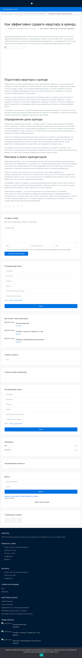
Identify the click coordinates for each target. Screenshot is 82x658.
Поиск (41, 306)
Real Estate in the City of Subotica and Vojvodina (17, 614)
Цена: (6, 300)
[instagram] (19, 520)
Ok (41, 655)
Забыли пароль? (10, 498)
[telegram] (13, 520)
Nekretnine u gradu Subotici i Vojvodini (14, 611)
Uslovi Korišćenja (7, 604)
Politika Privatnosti (7, 601)
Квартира (8, 450)
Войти (41, 491)
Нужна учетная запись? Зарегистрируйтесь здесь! (21, 496)
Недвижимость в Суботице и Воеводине (61, 28)
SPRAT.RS (7, 559)
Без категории (44, 28)
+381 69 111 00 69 (10, 550)
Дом (6, 445)
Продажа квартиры (22, 323)
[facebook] (7, 520)
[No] (79, 653)
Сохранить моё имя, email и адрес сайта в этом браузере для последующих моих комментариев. (39, 249)
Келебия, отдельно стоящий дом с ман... (30, 331)
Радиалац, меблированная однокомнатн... (30, 339)
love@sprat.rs (8, 556)
